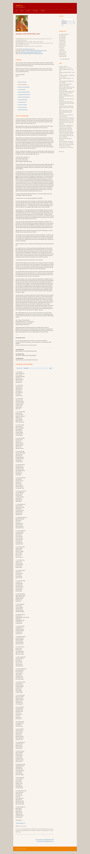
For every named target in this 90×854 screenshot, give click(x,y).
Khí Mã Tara (61, 54)
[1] (36, 135)
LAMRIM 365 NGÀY (62, 56)
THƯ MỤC (21, 10)
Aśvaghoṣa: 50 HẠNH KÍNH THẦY (65, 60)
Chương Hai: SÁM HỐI (21, 89)
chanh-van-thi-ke (43, 828)
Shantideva (38, 830)
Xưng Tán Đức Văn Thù (63, 135)
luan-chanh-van (18, 830)
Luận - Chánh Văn (32, 828)
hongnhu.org (19, 5)
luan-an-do (51, 828)
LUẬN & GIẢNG (35, 10)
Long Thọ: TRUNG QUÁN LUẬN (64, 66)
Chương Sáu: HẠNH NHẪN (22, 99)
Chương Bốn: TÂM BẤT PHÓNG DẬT (24, 94)
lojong (48, 828)
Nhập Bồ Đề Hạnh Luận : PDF (29, 49)
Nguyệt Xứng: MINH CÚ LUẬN (64, 57)
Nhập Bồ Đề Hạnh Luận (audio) (40, 50)
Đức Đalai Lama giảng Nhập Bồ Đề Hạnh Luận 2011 (31, 52)
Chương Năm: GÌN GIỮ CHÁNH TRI (24, 97)
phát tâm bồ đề (33, 830)
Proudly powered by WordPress (21, 848)
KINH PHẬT (28, 10)
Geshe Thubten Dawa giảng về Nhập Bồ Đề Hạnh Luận (32, 53)
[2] (22, 168)
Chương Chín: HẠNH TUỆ (22, 107)
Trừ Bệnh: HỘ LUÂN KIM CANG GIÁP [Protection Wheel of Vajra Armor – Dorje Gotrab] (66, 124)
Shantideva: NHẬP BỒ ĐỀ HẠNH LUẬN (66, 84)
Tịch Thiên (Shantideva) (45, 830)
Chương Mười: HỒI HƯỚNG (22, 109)
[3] (37, 179)
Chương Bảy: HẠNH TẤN (22, 102)
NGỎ (16, 10)
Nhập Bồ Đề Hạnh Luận (25, 830)
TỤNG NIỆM (43, 10)
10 (25, 826)
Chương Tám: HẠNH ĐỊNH (22, 104)
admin (20, 831)
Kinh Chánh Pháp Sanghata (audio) (65, 126)
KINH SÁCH (27, 828)
